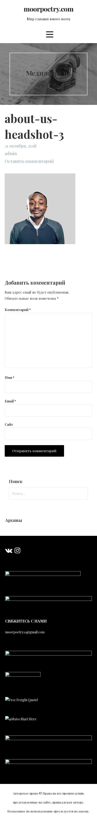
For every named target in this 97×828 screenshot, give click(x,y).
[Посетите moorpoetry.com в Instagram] (17, 551)
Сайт (9, 424)
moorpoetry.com (49, 8)
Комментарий (18, 309)
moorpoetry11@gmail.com (24, 632)
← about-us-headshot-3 (18, 267)
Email (10, 401)
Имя (9, 377)
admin (11, 153)
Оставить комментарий (29, 161)
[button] (49, 34)
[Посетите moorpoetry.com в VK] (8, 551)
